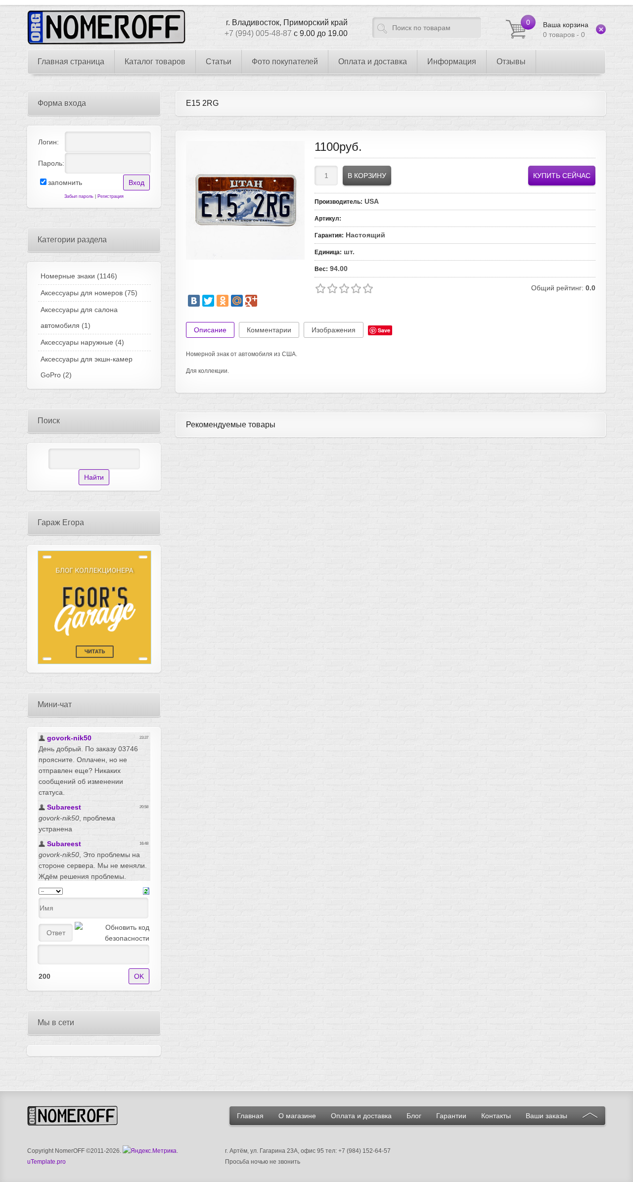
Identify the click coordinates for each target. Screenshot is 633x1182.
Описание (210, 330)
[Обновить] (146, 890)
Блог (414, 1116)
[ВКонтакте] (194, 301)
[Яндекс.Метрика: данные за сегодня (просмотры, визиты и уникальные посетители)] (150, 1150)
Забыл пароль (78, 196)
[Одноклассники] (222, 301)
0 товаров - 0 (565, 30)
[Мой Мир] (237, 301)
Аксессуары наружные (82, 342)
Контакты (496, 1116)
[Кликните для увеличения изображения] (245, 200)
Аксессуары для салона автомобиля (79, 317)
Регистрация (110, 196)
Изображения (334, 330)
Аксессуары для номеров (89, 293)
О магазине (297, 1116)
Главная (250, 1116)
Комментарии (269, 330)
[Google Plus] (251, 301)
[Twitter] (208, 301)
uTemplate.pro (46, 1161)
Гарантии (451, 1116)
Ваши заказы (546, 1116)
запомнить (65, 182)
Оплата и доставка (361, 1116)
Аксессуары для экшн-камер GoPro (87, 367)
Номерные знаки (79, 276)
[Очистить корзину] (601, 29)
